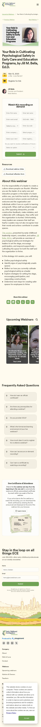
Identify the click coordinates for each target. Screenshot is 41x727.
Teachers (5, 678)
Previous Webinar (9, 19)
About (4, 653)
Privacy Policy (11, 713)
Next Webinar (33, 19)
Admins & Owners (8, 674)
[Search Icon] (37, 319)
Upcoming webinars (9, 670)
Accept (26, 718)
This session (7, 233)
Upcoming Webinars (8, 14)
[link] (17, 344)
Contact (5, 661)
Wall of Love (6, 657)
